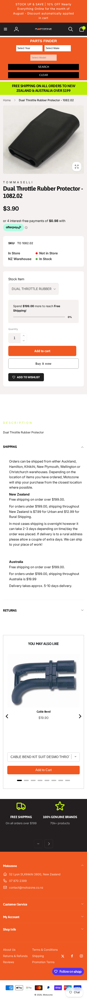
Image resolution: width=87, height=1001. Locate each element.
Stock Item (16, 279)
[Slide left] (38, 843)
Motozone (48, 994)
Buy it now (43, 363)
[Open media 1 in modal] (43, 139)
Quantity (13, 329)
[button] (5, 29)
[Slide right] (49, 843)
